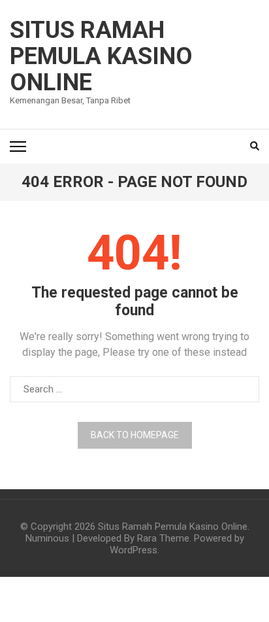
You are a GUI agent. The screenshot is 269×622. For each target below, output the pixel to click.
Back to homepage (135, 435)
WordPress (133, 550)
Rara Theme (163, 538)
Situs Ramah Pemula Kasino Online (101, 56)
